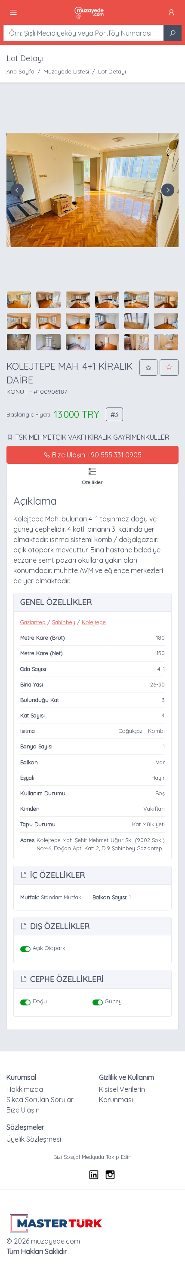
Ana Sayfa (20, 71)
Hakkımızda (24, 1089)
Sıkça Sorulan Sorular (40, 1099)
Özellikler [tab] (92, 482)
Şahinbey (63, 622)
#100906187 (50, 391)
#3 (114, 414)
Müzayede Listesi (66, 71)
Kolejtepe (94, 622)
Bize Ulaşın (23, 1110)
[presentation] (17, 190)
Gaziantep (33, 622)
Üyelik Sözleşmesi (33, 1139)
